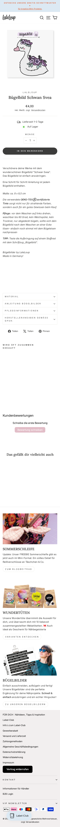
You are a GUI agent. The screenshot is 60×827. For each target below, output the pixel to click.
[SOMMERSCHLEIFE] (30, 528)
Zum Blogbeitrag (18, 569)
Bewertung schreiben (30, 429)
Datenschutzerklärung (14, 752)
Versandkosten (38, 110)
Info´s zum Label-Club (14, 725)
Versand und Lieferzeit (14, 736)
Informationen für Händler (16, 788)
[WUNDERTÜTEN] (30, 592)
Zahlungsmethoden (12, 741)
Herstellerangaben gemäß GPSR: (26, 319)
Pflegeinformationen (22, 311)
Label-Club (8, 720)
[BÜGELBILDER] (30, 660)
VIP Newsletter (15, 803)
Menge (30, 134)
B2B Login (8, 794)
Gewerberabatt (10, 730)
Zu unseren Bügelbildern (25, 704)
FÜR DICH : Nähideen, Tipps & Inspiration (24, 714)
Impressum (8, 762)
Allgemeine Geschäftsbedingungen (20, 746)
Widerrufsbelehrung (13, 757)
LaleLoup (30, 92)
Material (12, 296)
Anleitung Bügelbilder (23, 304)
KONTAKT (9, 780)
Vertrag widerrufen (18, 769)
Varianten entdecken (22, 637)
